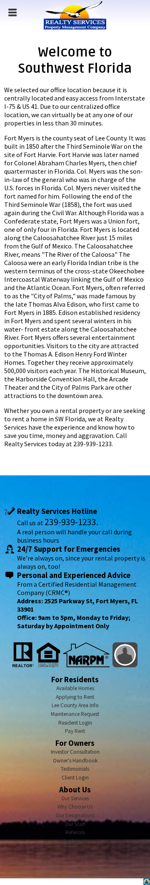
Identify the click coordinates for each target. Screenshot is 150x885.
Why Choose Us (75, 806)
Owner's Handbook (75, 760)
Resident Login (75, 722)
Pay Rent (75, 731)
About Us (75, 789)
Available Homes (75, 688)
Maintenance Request (75, 714)
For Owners (75, 743)
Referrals (75, 832)
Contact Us (75, 841)
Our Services (75, 798)
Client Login (75, 777)
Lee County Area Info (75, 705)
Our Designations (75, 815)
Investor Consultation (75, 751)
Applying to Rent (75, 697)
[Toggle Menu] (13, 12)
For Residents (75, 679)
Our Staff (75, 824)
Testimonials (75, 768)
